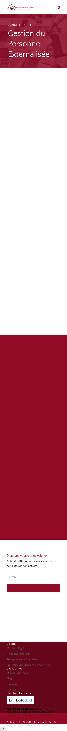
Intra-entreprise (26, 462)
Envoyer (44, 505)
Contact (11, 689)
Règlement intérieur (18, 653)
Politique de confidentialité (22, 659)
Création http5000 (45, 722)
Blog (9, 678)
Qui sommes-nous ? (18, 672)
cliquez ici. (50, 309)
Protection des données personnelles (28, 664)
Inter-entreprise (26, 457)
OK (3, 728)
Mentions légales (16, 648)
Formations (13, 684)
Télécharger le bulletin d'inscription (33, 522)
